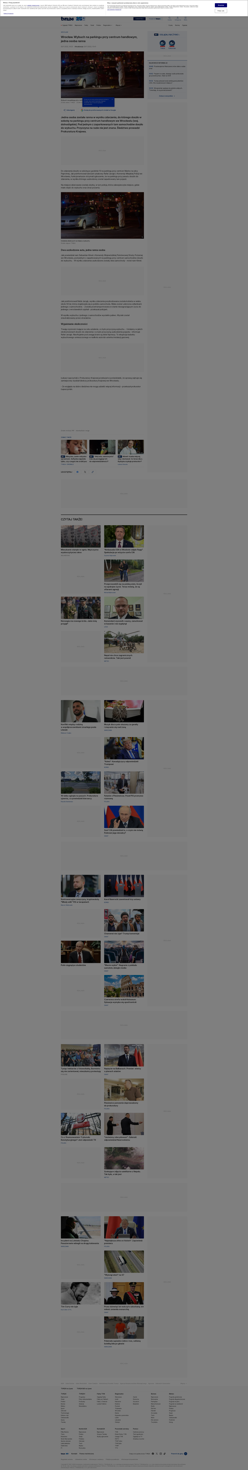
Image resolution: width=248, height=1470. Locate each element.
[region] (124, 8)
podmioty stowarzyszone (33, 5)
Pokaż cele (221, 11)
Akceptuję (221, 5)
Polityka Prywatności (8, 13)
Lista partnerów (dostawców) (114, 9)
